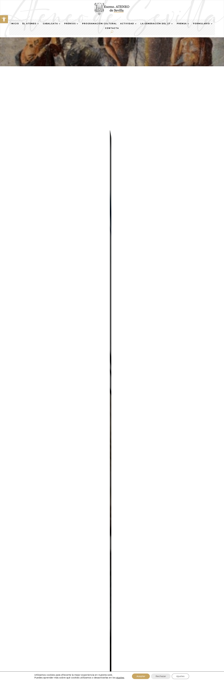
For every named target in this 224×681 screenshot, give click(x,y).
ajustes (120, 677)
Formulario (201, 24)
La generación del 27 (155, 24)
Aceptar (141, 676)
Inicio (15, 24)
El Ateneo (29, 24)
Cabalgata (50, 24)
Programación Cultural (99, 24)
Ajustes (180, 676)
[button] (4, 19)
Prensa (182, 24)
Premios (70, 24)
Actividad (127, 24)
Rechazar (161, 676)
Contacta (112, 28)
